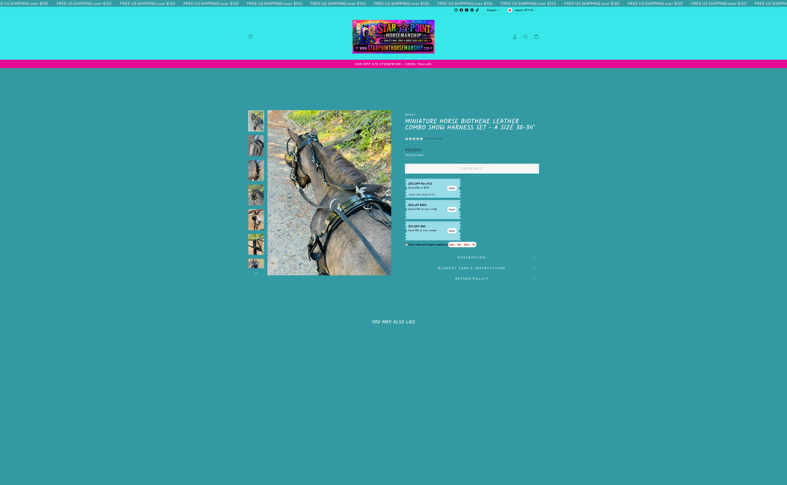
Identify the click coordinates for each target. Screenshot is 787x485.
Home (409, 114)
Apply (452, 188)
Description (472, 257)
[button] (423, 139)
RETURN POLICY (472, 278)
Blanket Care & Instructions (472, 268)
